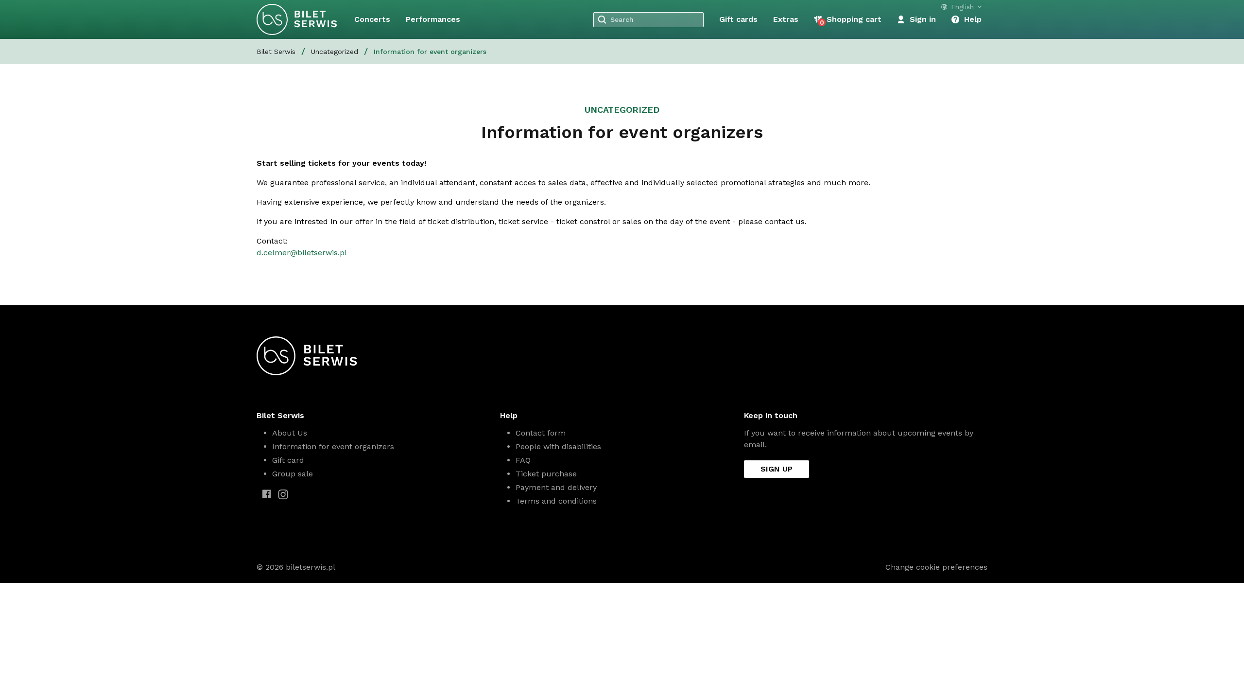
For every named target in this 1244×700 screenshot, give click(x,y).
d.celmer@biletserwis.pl (302, 252)
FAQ (523, 460)
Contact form (541, 433)
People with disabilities (558, 446)
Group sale (292, 473)
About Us (289, 433)
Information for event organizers (333, 446)
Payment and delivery (556, 487)
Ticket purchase (546, 473)
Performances (433, 19)
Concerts (372, 19)
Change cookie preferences (936, 567)
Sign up (776, 468)
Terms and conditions (556, 501)
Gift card (288, 460)
